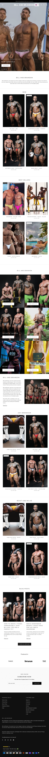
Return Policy (4, 704)
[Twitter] (5, 740)
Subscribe (37, 683)
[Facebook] (2, 740)
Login (27, 714)
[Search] (44, 4)
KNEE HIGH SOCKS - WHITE (13, 449)
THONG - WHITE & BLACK (13, 256)
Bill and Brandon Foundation (31, 708)
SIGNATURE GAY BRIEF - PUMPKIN (36, 128)
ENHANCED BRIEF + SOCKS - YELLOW (36, 216)
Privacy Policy (4, 702)
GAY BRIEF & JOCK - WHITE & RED (13, 168)
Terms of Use (4, 700)
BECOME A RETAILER (30, 710)
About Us (28, 700)
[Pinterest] (10, 740)
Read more (6, 638)
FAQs (3, 708)
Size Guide (28, 704)
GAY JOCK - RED (14, 128)
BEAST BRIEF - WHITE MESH (37, 537)
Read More (5, 405)
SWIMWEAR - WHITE (37, 256)
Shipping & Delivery (5, 706)
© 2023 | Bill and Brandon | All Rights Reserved (12, 751)
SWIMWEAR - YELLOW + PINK (13, 216)
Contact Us (28, 702)
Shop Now (6, 65)
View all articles (24, 644)
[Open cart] (46, 5)
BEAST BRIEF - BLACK (36, 168)
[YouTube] (13, 740)
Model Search (28, 712)
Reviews (27, 706)
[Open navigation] (2, 4)
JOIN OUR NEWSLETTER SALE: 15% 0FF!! (24, 1)
